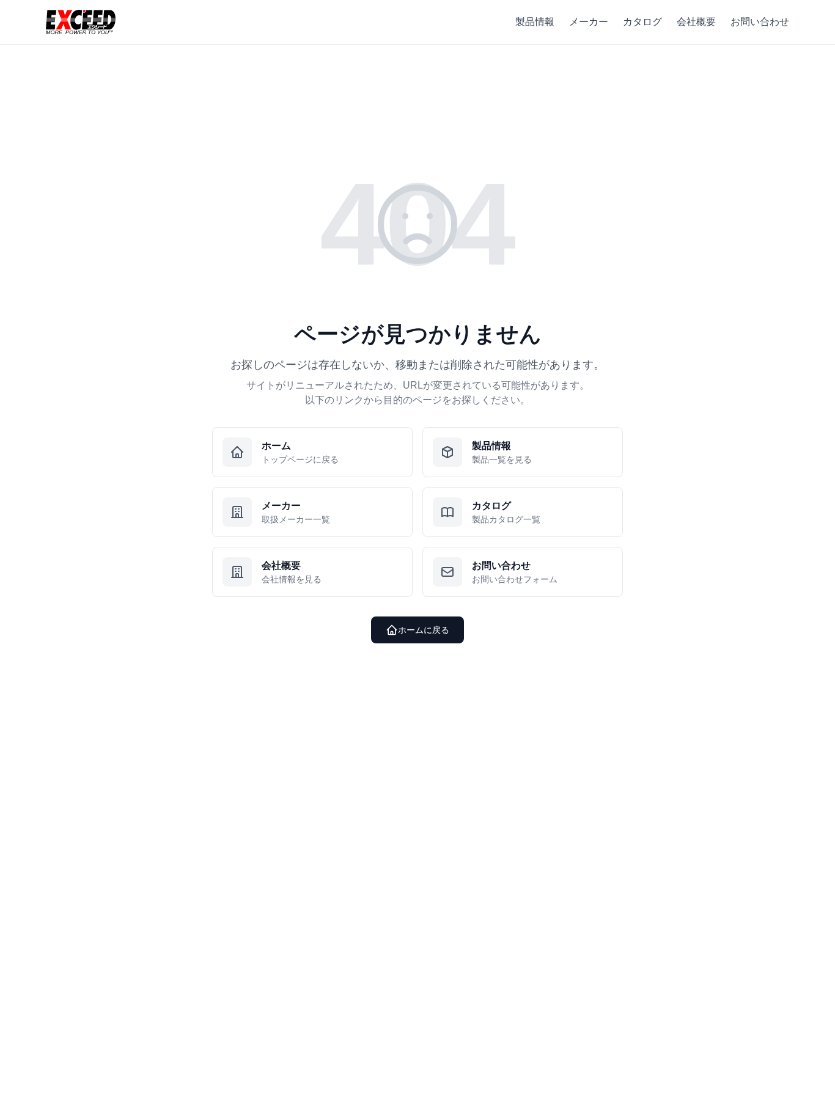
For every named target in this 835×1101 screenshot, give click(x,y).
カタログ (642, 21)
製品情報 (534, 21)
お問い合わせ (759, 21)
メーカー (588, 21)
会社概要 (696, 21)
